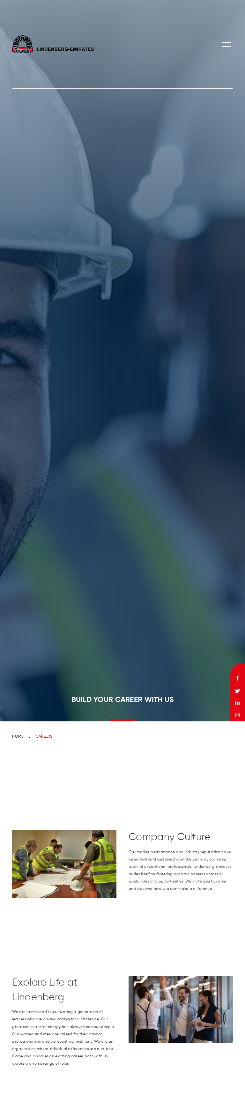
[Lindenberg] (52, 44)
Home (17, 737)
